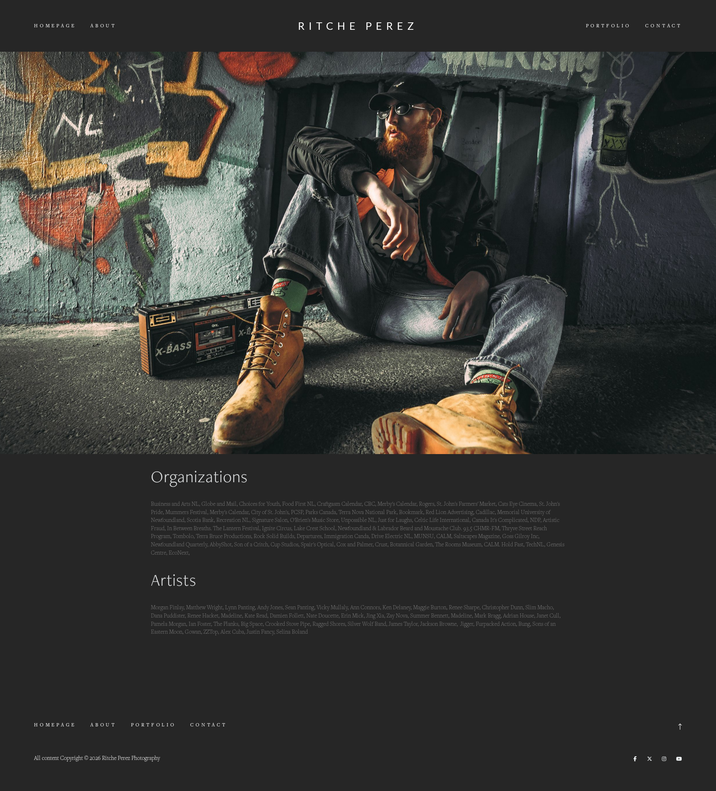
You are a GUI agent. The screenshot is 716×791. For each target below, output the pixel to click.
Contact (663, 25)
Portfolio (608, 25)
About (103, 25)
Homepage (55, 25)
